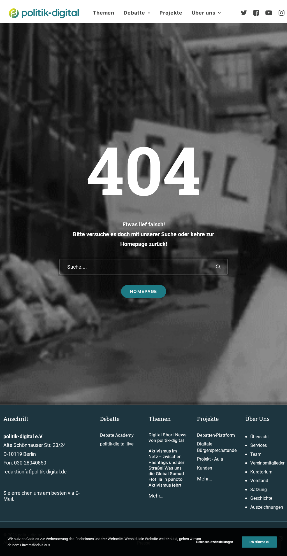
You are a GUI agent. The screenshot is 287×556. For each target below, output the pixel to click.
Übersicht (259, 436)
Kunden (204, 468)
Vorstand (259, 480)
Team (255, 454)
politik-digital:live (116, 444)
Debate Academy (117, 435)
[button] (218, 266)
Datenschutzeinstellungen (214, 542)
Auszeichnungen (266, 507)
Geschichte (261, 498)
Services (258, 445)
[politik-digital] (44, 13)
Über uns (204, 13)
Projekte (170, 13)
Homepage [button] (143, 291)
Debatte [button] (134, 13)
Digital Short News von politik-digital (167, 437)
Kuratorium (261, 472)
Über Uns (257, 418)
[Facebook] (258, 13)
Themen (103, 13)
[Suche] (143, 267)
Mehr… (156, 496)
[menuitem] (103, 13)
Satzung (258, 489)
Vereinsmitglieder (267, 463)
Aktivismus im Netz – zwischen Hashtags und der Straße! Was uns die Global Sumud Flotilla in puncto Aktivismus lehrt (166, 468)
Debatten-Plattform (216, 435)
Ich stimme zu (259, 542)
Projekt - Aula (210, 459)
